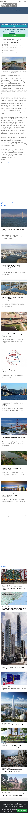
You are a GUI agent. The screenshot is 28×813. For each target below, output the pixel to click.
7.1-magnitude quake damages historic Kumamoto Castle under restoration (13, 794)
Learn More (12, 33)
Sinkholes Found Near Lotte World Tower (14, 725)
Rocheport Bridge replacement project (13, 370)
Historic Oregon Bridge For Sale (11, 468)
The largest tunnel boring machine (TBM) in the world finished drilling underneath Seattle (14, 588)
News (16, 9)
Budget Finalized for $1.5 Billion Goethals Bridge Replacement (11, 266)
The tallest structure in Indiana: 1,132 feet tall (14, 688)
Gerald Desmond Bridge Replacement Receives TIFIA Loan (13, 298)
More (14, 26)
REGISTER (24, 1)
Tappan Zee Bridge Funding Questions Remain (13, 403)
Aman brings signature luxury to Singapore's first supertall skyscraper (13, 746)
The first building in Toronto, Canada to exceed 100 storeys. (13, 668)
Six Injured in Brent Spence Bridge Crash (12, 334)
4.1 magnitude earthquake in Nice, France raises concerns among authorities (14, 608)
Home (12, 9)
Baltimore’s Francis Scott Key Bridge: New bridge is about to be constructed (13, 230)
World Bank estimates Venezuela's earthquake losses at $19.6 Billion (12, 770)
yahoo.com (18, 163)
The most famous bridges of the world (13, 437)
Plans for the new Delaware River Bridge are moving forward (12, 494)
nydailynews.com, (10, 163)
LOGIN (20, 1)
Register (14, 35)
